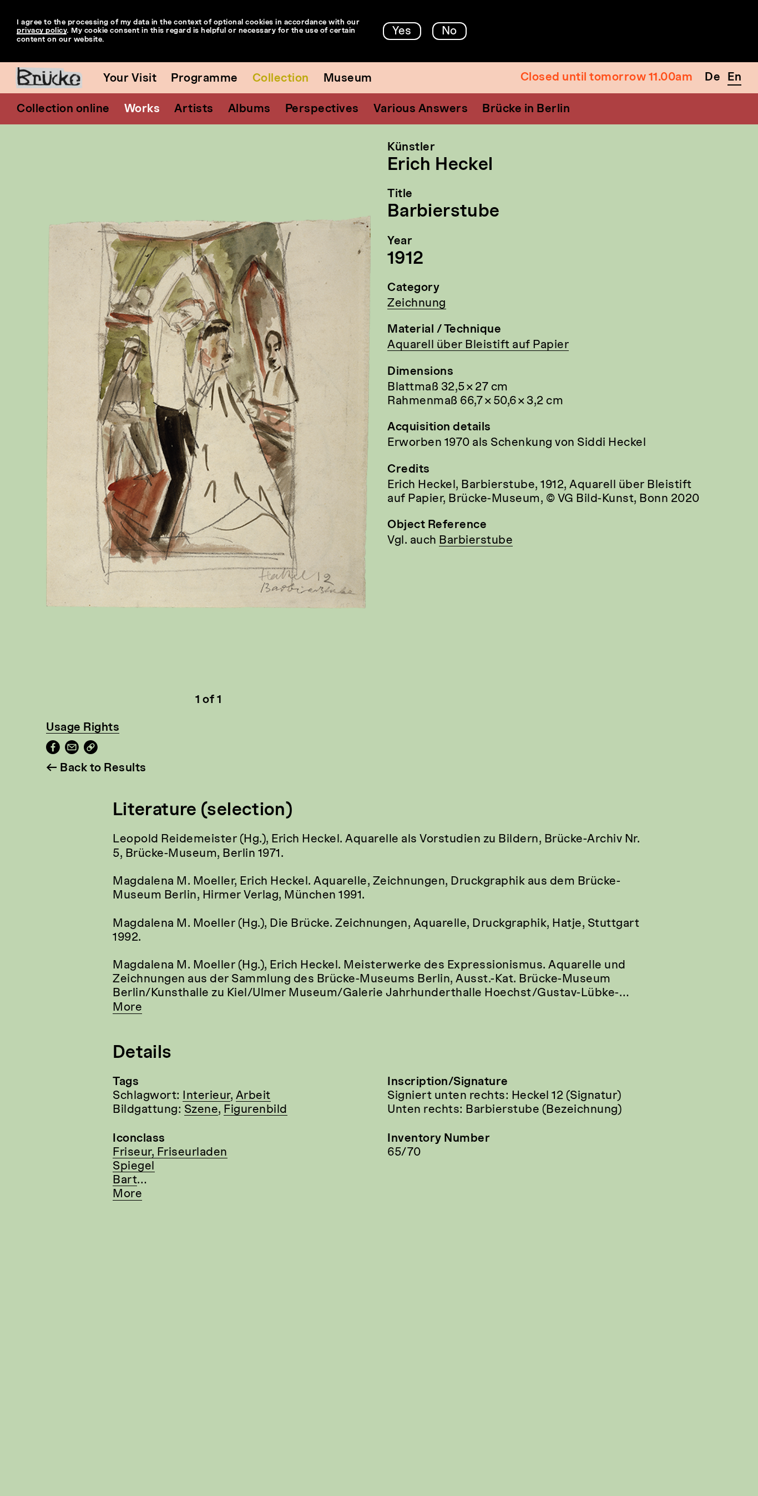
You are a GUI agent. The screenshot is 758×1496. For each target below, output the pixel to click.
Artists (194, 109)
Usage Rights (82, 728)
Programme (204, 78)
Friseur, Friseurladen (170, 1152)
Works (142, 109)
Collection (280, 78)
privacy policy (42, 30)
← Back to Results (96, 768)
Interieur (206, 1096)
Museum (348, 78)
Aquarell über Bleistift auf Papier (478, 345)
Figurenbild (255, 1110)
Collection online (63, 109)
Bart (125, 1180)
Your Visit (129, 78)
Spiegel (134, 1166)
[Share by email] (72, 751)
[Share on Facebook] (53, 751)
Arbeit (253, 1096)
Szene (201, 1110)
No (449, 31)
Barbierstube (476, 540)
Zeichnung (416, 303)
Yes (402, 31)
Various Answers (420, 109)
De (712, 77)
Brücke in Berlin (526, 109)
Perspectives (322, 109)
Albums (249, 109)
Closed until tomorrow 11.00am (607, 77)
